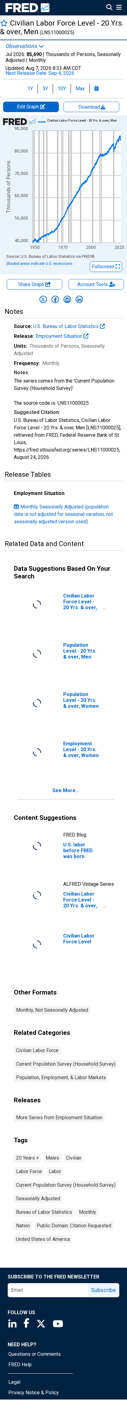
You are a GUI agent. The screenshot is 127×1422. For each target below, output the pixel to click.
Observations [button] (22, 46)
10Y (62, 88)
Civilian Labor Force (37, 1050)
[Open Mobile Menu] (119, 8)
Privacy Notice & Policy (33, 1393)
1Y (30, 88)
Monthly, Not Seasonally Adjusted (52, 1010)
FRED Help (20, 1364)
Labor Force (29, 1171)
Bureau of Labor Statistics (44, 1212)
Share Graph (31, 284)
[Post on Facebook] (55, 299)
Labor (55, 1171)
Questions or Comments (34, 1354)
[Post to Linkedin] (79, 299)
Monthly (87, 1212)
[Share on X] (43, 299)
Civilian (73, 1158)
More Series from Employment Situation (59, 1117)
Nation (23, 1226)
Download (89, 107)
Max (80, 88)
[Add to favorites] (4, 22)
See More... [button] (65, 790)
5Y (45, 88)
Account (92, 284)
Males (52, 1158)
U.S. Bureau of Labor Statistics (66, 326)
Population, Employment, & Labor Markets (61, 1077)
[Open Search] (109, 8)
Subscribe (103, 1290)
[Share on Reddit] (67, 299)
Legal (14, 1382)
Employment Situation (59, 336)
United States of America (43, 1239)
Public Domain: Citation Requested (74, 1226)
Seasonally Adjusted (38, 1198)
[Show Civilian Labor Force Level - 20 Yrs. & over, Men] (82, 120)
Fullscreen (104, 266)
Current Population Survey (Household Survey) (66, 1064)
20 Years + (27, 1158)
